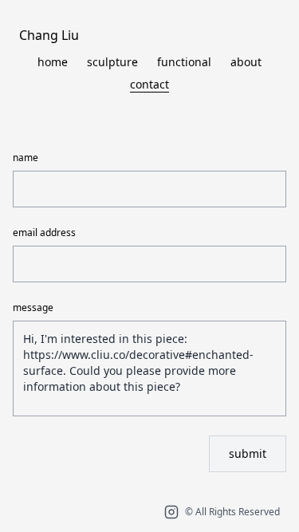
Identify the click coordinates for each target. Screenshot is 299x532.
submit (247, 453)
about (246, 61)
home (52, 61)
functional (184, 61)
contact (149, 84)
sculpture (112, 61)
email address (44, 233)
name (25, 158)
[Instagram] (171, 512)
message (33, 307)
